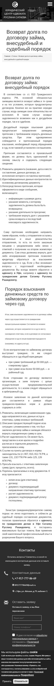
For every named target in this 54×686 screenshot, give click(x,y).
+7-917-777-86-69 (25, 578)
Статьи (14, 56)
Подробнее (27, 675)
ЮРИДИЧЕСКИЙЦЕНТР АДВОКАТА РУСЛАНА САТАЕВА (15, 14)
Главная (7, 56)
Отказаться (20, 681)
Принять (7, 681)
